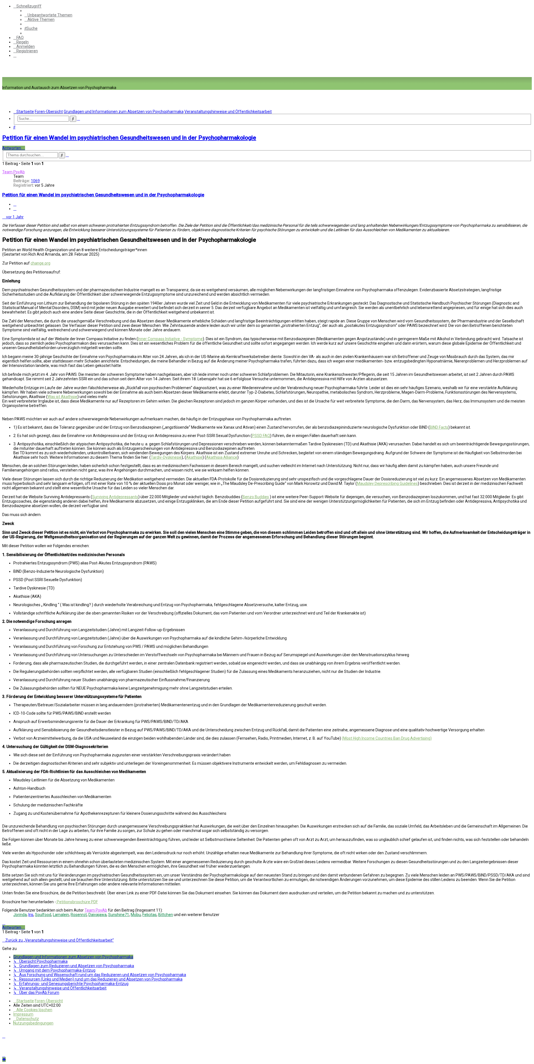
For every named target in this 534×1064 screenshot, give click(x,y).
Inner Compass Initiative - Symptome (170, 339)
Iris (30, 914)
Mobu (136, 914)
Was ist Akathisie (62, 396)
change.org (40, 263)
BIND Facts (439, 427)
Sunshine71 (118, 914)
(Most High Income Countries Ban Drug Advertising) (387, 738)
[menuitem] (48, 15)
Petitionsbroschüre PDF (77, 902)
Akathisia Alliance (221, 457)
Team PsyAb (13, 172)
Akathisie (194, 457)
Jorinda (20, 914)
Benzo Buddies (256, 497)
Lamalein (61, 914)
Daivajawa (97, 914)
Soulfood (43, 914)
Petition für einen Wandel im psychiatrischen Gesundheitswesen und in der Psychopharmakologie (129, 137)
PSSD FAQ (261, 435)
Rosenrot (79, 914)
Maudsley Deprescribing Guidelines (387, 483)
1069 (35, 181)
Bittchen (165, 914)
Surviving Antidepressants (115, 497)
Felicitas (149, 914)
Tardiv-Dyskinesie (166, 457)
